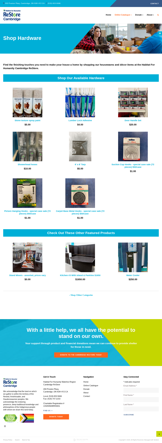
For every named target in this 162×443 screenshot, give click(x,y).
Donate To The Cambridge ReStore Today (81, 355)
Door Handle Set (133, 120)
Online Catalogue (122, 15)
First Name (128, 395)
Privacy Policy (7, 440)
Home (108, 15)
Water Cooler (132, 275)
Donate (138, 15)
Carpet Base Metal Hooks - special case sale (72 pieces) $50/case (80, 212)
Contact (154, 3)
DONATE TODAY (56, 417)
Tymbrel (156, 440)
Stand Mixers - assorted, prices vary (27, 275)
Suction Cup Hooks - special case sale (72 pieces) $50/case (133, 165)
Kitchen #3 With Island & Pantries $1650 (80, 275)
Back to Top (26, 440)
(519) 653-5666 (54, 3)
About (149, 15)
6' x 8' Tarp (80, 164)
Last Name (128, 404)
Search (17, 440)
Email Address (130, 386)
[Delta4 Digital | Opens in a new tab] (81, 440)
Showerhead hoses (27, 164)
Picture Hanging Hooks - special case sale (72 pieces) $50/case (27, 212)
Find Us (47, 411)
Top (159, 434)
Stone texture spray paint (27, 120)
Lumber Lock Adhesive (80, 120)
